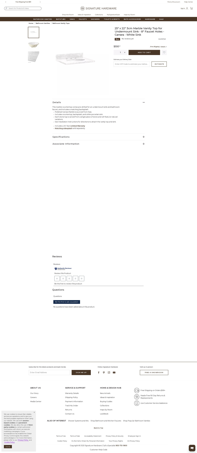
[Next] (41, 1)
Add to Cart (144, 52)
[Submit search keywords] (6, 8)
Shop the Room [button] (68, 15)
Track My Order (71, 406)
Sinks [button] (72, 19)
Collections (104, 406)
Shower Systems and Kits (78, 421)
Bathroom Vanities (43, 23)
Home (31, 23)
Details (163, 46)
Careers (33, 397)
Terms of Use (61, 436)
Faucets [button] (83, 19)
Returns (68, 410)
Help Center (188, 2)
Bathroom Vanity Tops (61, 23)
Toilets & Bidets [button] (112, 19)
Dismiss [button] (8, 446)
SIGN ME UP (81, 372)
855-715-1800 (121, 446)
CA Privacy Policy (133, 441)
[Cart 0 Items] (191, 8)
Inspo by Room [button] (129, 15)
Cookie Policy (62, 441)
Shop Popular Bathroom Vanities (136, 421)
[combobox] (22, 8)
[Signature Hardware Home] (98, 8)
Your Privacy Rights (116, 441)
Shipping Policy (71, 397)
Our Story (34, 393)
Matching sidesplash (63, 128)
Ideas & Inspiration (107, 397)
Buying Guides (106, 401)
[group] (23, 2)
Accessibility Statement (92, 436)
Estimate (159, 64)
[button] (34, 412)
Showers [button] (95, 19)
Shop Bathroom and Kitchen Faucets (106, 421)
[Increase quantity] (125, 52)
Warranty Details (72, 393)
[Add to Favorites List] (164, 52)
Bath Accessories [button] (132, 19)
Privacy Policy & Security (114, 436)
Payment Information (74, 401)
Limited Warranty (77, 126)
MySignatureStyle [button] (113, 15)
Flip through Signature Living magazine (23, 2)
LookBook (104, 414)
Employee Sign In (134, 436)
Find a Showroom (173, 2)
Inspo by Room (106, 410)
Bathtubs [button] (61, 19)
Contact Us (69, 414)
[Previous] (5, 1)
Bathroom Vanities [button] (42, 19)
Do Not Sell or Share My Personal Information (88, 441)
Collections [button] (99, 15)
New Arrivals (105, 393)
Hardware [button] (150, 19)
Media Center (35, 401)
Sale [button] (161, 19)
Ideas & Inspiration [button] (84, 15)
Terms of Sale (75, 436)
